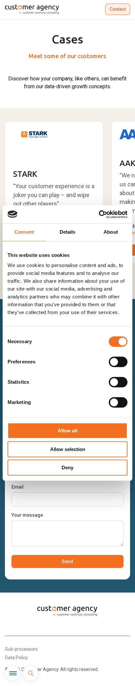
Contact (117, 9)
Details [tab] (68, 232)
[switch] (118, 362)
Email (17, 487)
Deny (67, 467)
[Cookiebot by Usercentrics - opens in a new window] (98, 214)
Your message (27, 515)
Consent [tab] (24, 232)
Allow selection (67, 449)
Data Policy (16, 657)
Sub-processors (21, 649)
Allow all (67, 430)
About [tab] (111, 232)
